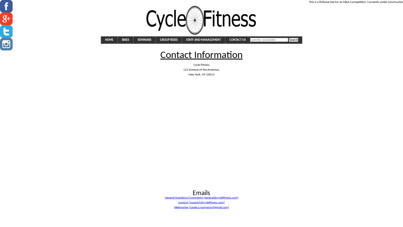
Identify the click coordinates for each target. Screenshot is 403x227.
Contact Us (237, 40)
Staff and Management (203, 40)
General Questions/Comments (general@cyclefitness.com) (201, 197)
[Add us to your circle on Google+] (6, 24)
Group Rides (169, 40)
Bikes (125, 40)
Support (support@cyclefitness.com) (201, 202)
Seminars (144, 40)
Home (109, 40)
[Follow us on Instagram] (6, 49)
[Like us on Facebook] (6, 11)
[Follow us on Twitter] (6, 37)
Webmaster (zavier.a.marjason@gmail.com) (201, 207)
